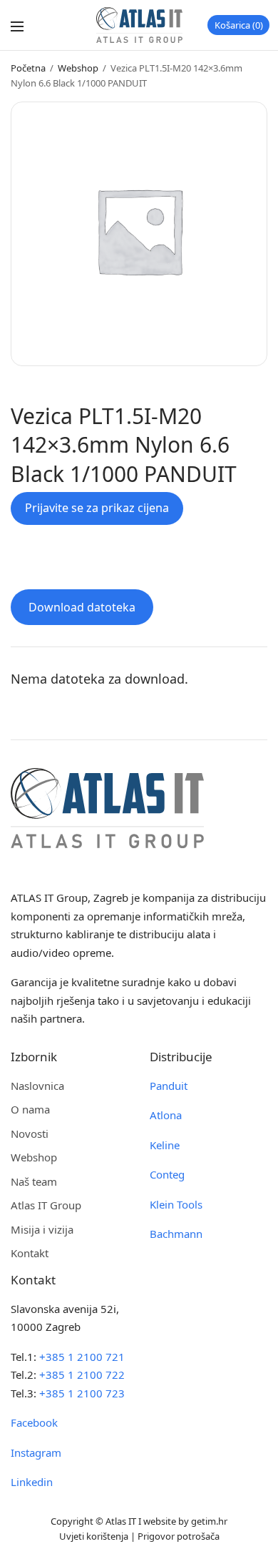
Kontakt (29, 1253)
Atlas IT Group (46, 1205)
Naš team (34, 1181)
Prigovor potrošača (179, 1536)
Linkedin (32, 1482)
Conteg (167, 1174)
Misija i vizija (42, 1229)
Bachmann (176, 1233)
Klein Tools (176, 1204)
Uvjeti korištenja (93, 1536)
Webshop (78, 68)
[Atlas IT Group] (139, 25)
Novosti (29, 1133)
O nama (30, 1109)
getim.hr (209, 1521)
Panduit (168, 1085)
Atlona (166, 1115)
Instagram (36, 1452)
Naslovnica (37, 1085)
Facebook (34, 1422)
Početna (28, 68)
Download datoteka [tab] (82, 607)
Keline (165, 1145)
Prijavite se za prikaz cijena (97, 508)
